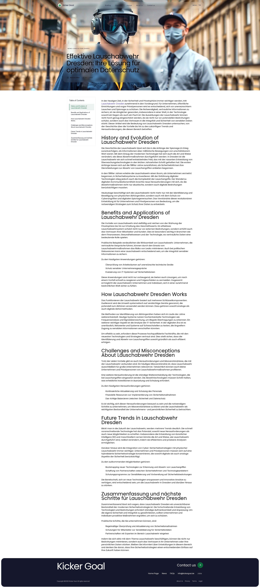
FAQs (172, 573)
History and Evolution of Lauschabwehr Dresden (79, 107)
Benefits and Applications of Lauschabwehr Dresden (80, 113)
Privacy (187, 581)
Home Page (153, 573)
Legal (200, 581)
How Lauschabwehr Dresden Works (80, 120)
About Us (180, 581)
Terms (194, 581)
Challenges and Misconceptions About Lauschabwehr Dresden (81, 126)
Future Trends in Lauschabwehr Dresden (81, 132)
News (164, 573)
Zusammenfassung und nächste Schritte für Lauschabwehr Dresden (81, 140)
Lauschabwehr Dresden (112, 103)
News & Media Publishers (79, 48)
